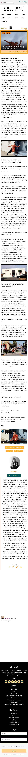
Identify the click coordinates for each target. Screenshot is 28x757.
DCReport (14, 713)
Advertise (14, 689)
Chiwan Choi (4, 21)
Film (4, 33)
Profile (22, 17)
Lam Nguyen (9, 451)
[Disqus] (14, 594)
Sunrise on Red (18, 451)
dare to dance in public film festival (14, 447)
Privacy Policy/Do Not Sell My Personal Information (14, 754)
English (4, 2)
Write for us (14, 693)
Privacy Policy (14, 702)
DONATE (17, 14)
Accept (14, 751)
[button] (14, 51)
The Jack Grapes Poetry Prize (14, 695)
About (23, 14)
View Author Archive (14, 475)
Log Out (3, 17)
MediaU (14, 715)
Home (3, 14)
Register (24, 1)
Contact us (14, 691)
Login (20, 1)
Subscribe (14, 698)
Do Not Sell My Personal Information (14, 704)
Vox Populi (14, 720)
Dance (8, 33)
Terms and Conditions (14, 700)
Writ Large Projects (14, 717)
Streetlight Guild (14, 724)
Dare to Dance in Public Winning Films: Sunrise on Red (13, 47)
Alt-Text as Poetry (14, 722)
